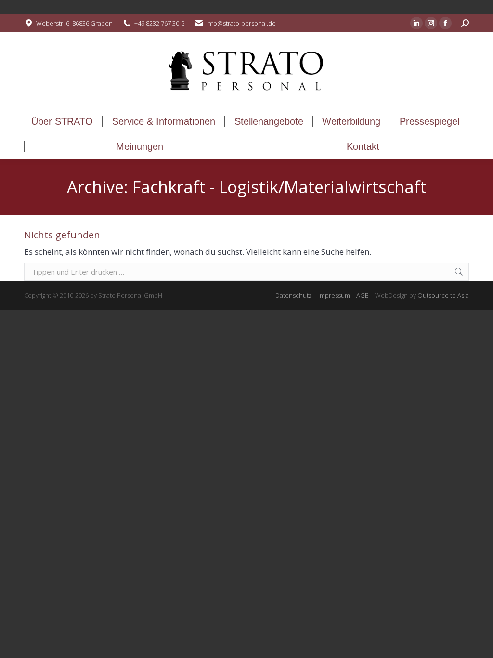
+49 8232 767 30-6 (159, 23)
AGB (362, 295)
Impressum (334, 295)
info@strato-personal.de (241, 23)
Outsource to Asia (443, 295)
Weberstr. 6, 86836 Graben (74, 23)
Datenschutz (293, 295)
